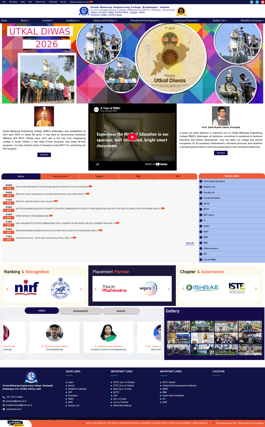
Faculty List (209, 192)
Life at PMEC (210, 259)
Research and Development (144, 20)
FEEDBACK (53, 2)
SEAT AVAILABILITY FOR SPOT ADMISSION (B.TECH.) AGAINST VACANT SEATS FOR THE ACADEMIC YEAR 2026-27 (65, 223)
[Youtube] (263, 2)
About (23, 20)
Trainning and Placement (185, 20)
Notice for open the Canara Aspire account (35, 201)
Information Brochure (214, 181)
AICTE (206, 203)
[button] (4, 62)
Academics (72, 20)
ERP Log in (209, 215)
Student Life (219, 20)
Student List (209, 187)
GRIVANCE (13, 2)
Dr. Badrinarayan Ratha (28, 346)
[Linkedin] (257, 2)
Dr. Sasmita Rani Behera (82, 346)
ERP (4, 2)
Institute (47, 20)
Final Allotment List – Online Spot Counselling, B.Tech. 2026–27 (44, 238)
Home (4, 20)
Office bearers (211, 248)
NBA (206, 243)
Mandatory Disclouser (251, 20)
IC (205, 220)
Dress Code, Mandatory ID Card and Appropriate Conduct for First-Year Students (52, 187)
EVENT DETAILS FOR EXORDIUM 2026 (32, 216)
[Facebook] (252, 2)
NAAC (23, 2)
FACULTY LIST (40, 2)
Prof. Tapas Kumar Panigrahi (136, 346)
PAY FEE (64, 2)
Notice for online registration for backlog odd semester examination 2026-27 (51, 194)
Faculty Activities (212, 198)
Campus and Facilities (104, 20)
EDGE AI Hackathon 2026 (79, 2)
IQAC (206, 231)
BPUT (206, 209)
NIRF (30, 2)
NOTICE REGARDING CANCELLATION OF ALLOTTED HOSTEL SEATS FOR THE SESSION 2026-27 (57, 231)
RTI (205, 254)
